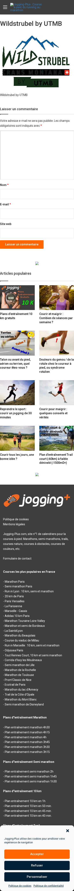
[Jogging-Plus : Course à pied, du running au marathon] (26, 7)
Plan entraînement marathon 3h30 (27, 747)
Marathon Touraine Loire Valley (25, 620)
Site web (5, 224)
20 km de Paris (14, 596)
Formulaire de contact (17, 558)
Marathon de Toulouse (19, 675)
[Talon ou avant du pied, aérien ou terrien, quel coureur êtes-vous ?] (17, 343)
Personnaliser (37, 877)
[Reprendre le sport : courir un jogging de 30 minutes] (17, 392)
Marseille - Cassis (16, 611)
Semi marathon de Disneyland (24, 704)
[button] (68, 831)
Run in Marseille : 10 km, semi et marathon (32, 645)
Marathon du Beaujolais (20, 635)
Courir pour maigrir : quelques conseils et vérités (53, 413)
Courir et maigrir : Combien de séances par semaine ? (56, 318)
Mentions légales (14, 524)
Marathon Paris (15, 581)
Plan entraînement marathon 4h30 (27, 727)
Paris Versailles (14, 601)
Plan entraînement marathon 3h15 (27, 752)
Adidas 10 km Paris (17, 616)
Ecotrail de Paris (15, 684)
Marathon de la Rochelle (20, 670)
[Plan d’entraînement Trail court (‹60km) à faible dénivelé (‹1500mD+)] (56, 438)
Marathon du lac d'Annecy (21, 689)
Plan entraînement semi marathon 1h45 (31, 776)
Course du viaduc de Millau (22, 640)
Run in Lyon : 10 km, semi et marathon (29, 591)
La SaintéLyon (14, 630)
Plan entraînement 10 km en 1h (25, 801)
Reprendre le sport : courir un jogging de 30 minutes (16, 413)
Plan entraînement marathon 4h (25, 737)
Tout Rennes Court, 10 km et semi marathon (33, 655)
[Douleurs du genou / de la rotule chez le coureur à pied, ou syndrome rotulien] (56, 343)
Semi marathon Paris (18, 586)
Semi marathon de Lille (20, 665)
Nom (4, 185)
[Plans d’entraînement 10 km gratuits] (17, 297)
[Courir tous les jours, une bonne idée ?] (17, 438)
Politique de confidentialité (49, 885)
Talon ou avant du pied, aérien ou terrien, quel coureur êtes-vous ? (15, 363)
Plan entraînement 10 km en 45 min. (28, 811)
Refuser (37, 865)
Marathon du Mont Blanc (21, 699)
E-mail (5, 204)
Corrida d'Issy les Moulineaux (23, 660)
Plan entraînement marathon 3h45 (27, 742)
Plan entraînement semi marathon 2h (29, 771)
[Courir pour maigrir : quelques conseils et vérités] (56, 392)
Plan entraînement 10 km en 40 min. (28, 815)
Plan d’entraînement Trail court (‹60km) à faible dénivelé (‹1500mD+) (56, 458)
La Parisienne (13, 606)
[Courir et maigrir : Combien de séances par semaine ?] (56, 297)
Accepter (37, 854)
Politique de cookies (19, 885)
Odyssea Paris (14, 650)
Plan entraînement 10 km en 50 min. (28, 806)
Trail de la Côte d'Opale (19, 694)
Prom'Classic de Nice (18, 680)
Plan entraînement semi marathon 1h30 (31, 781)
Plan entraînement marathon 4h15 (27, 732)
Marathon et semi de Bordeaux (25, 625)
